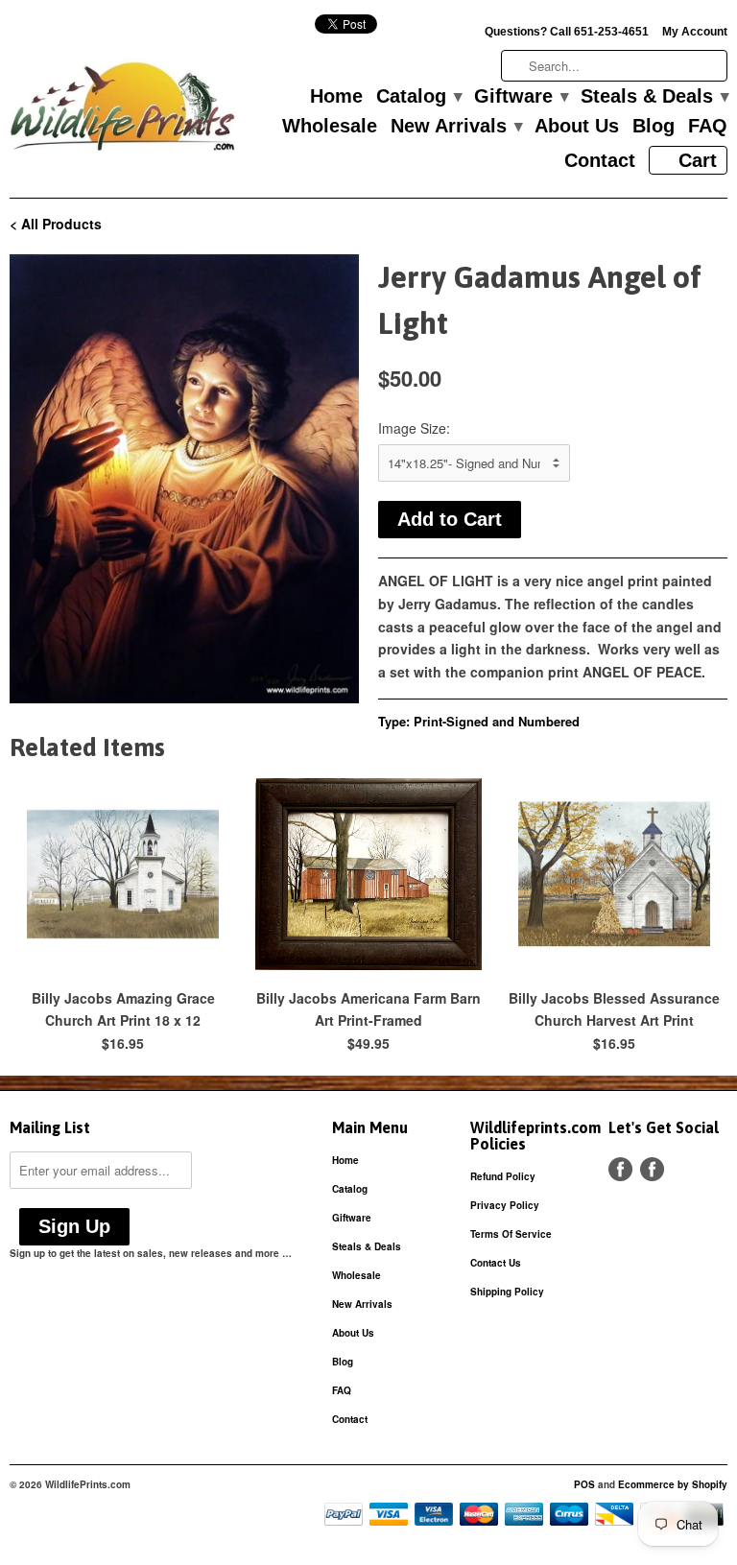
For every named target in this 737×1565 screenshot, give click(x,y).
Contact (599, 161)
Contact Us (495, 1262)
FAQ (707, 126)
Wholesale (329, 126)
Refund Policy (502, 1176)
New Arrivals (456, 126)
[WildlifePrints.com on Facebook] (652, 1169)
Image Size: (414, 428)
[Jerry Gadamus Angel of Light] (184, 478)
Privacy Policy (504, 1205)
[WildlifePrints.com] (123, 110)
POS (584, 1484)
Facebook (620, 1169)
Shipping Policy (507, 1291)
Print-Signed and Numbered (497, 721)
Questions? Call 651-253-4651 (567, 31)
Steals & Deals (654, 97)
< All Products (56, 223)
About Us (577, 126)
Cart (697, 160)
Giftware (520, 97)
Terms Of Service (511, 1234)
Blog (653, 126)
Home (336, 97)
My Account (694, 31)
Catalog (418, 97)
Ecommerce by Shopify (672, 1484)
